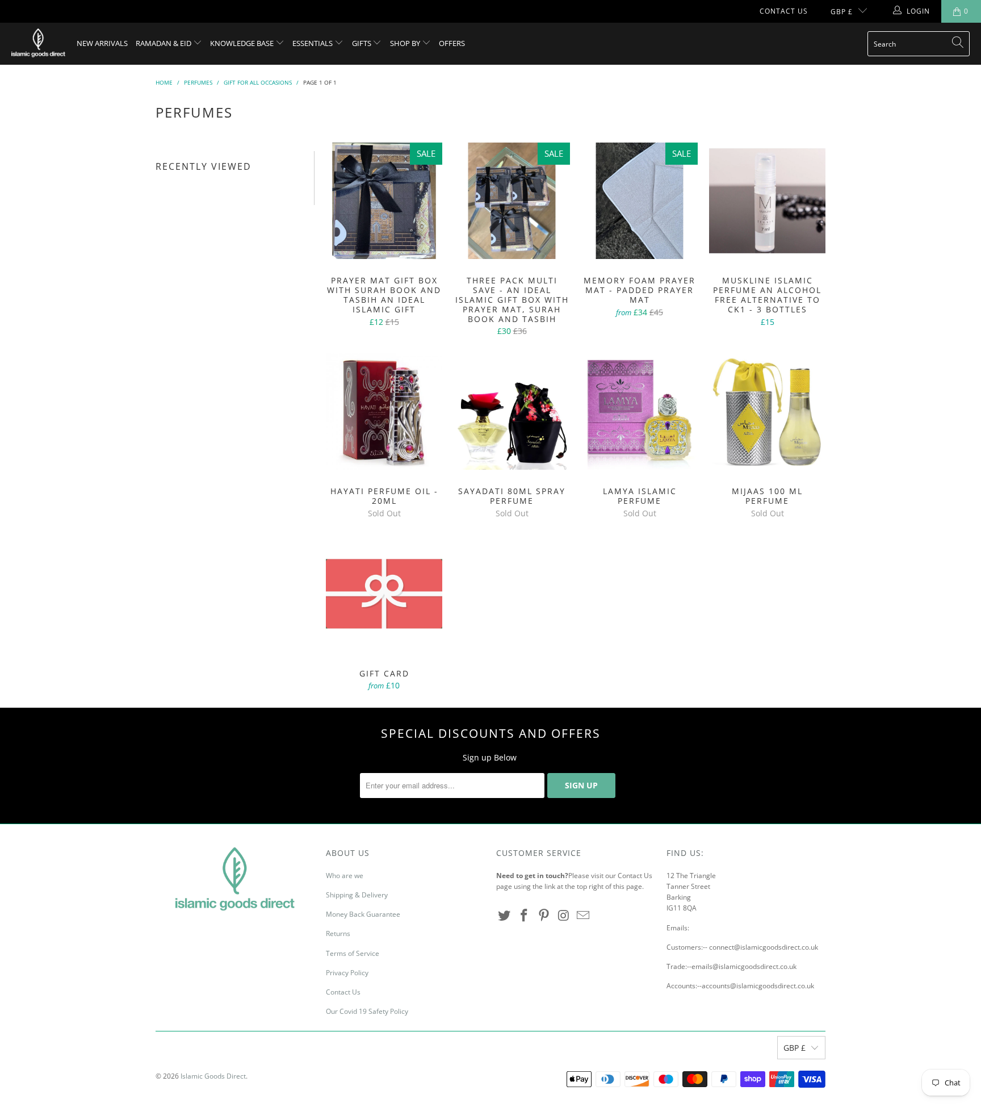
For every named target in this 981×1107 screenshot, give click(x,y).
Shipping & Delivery (357, 895)
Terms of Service (352, 953)
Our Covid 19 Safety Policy (367, 1011)
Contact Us (784, 11)
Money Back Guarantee (363, 914)
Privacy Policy (347, 972)
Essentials (313, 43)
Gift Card (384, 594)
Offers (452, 43)
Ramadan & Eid (164, 43)
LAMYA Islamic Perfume (639, 411)
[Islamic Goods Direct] (38, 43)
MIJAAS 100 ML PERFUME (767, 411)
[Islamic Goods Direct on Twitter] (504, 915)
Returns (338, 933)
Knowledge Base (242, 43)
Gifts (362, 43)
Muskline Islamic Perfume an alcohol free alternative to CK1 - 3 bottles (767, 201)
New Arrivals (102, 43)
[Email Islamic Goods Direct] (583, 915)
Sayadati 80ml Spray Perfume (512, 411)
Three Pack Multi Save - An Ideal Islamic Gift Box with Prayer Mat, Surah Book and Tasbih (512, 201)
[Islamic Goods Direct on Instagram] (563, 915)
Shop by (406, 43)
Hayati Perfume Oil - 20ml (384, 411)
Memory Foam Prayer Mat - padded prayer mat (639, 201)
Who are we (344, 875)
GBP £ (842, 11)
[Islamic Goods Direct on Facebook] (524, 915)
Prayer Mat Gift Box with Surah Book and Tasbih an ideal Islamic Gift (384, 201)
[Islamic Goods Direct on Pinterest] (543, 915)
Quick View (384, 225)
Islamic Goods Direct (213, 1076)
